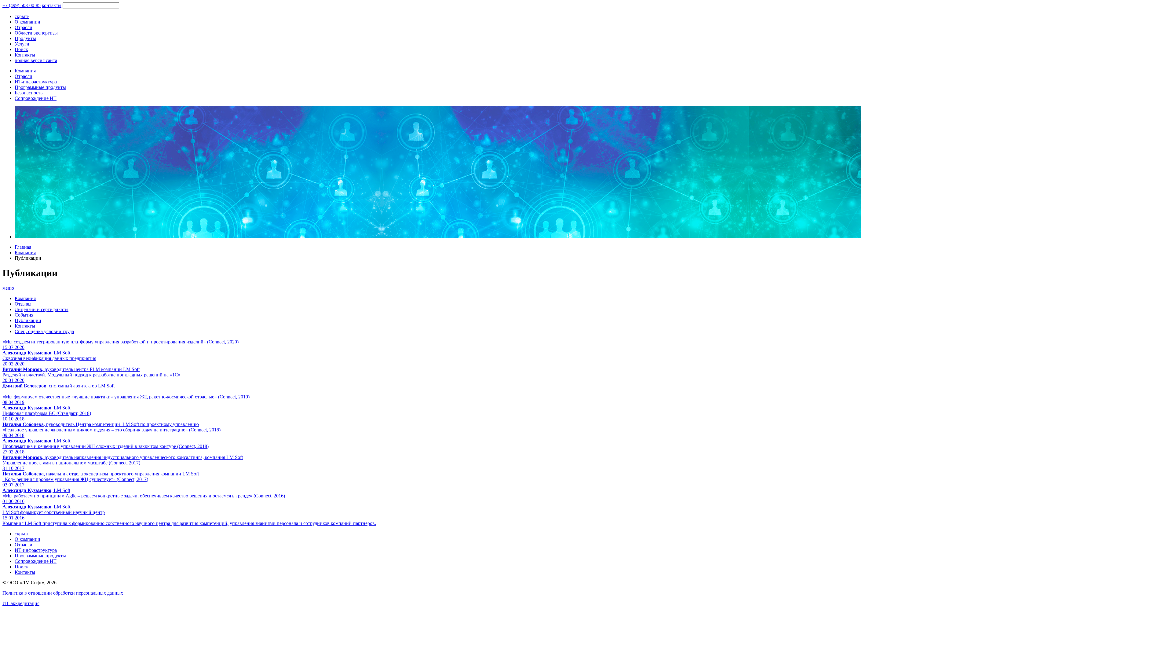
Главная (23, 247)
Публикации (28, 320)
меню (8, 288)
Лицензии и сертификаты (41, 309)
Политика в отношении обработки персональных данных (62, 593)
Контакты (25, 325)
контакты (51, 5)
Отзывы (23, 303)
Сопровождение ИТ (36, 98)
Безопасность (28, 92)
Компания (25, 70)
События (24, 314)
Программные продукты (40, 87)
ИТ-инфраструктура (36, 81)
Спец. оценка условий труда (44, 331)
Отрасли (23, 76)
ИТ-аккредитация (20, 603)
